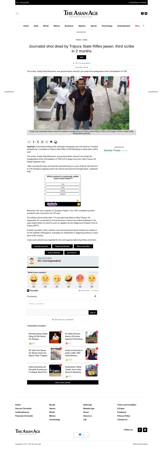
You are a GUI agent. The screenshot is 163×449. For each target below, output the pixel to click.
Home (26, 26)
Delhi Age (87, 405)
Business (69, 26)
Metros (57, 26)
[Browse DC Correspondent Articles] (31, 260)
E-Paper (121, 409)
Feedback (121, 412)
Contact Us (122, 420)
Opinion (82, 26)
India (36, 26)
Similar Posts (112, 150)
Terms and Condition (126, 405)
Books (52, 405)
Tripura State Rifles (83, 246)
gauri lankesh (72, 253)
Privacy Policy (123, 416)
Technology (107, 26)
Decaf (86, 412)
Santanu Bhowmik (54, 253)
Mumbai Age (89, 409)
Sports (94, 26)
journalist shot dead (41, 246)
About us (87, 416)
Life (85, 420)
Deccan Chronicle (23, 409)
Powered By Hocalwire (140, 444)
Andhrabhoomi (22, 412)
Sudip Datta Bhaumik (62, 246)
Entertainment (123, 26)
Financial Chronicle (24, 416)
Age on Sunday (140, 2)
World (46, 26)
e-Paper (131, 2)
